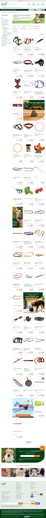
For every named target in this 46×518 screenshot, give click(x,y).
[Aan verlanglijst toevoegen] (14, 37)
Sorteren (41, 34)
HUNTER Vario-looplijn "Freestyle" (27, 220)
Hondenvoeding (4, 7)
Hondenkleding (4, 41)
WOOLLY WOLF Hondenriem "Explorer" (16, 390)
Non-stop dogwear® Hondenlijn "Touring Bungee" (27, 349)
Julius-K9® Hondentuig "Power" (38, 71)
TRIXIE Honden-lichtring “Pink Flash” (39, 135)
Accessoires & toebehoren (7, 34)
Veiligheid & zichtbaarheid (7, 32)
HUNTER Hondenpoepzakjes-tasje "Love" (39, 199)
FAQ (31, 486)
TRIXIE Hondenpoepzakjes (28, 198)
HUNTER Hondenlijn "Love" (17, 305)
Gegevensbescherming (22, 459)
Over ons (29, 7)
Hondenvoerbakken (5, 21)
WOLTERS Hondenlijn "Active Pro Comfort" (16, 263)
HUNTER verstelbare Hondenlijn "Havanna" (27, 263)
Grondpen (36, 177)
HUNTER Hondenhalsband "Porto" (39, 390)
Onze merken (4, 45)
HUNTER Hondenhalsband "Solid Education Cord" (28, 71)
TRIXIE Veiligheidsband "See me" (17, 156)
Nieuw (3, 18)
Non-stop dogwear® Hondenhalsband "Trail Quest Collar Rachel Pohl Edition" (28, 243)
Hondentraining (4, 37)
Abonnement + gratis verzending (5, 496)
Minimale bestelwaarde (19, 487)
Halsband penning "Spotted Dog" (28, 390)
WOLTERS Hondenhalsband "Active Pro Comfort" (28, 135)
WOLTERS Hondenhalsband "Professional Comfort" (27, 369)
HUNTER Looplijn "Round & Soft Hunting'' (28, 92)
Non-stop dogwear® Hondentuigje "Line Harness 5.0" (17, 135)
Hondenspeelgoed (5, 38)
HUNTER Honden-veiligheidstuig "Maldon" (28, 49)
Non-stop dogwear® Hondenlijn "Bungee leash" (39, 242)
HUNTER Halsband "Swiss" (17, 431)
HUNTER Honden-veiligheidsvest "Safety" (38, 412)
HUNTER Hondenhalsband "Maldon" (39, 327)
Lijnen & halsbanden (5, 24)
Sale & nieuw (25, 7)
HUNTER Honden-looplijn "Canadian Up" (39, 220)
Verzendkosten (18, 486)
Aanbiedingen (5, 35)
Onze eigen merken (33, 487)
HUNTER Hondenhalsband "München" (17, 369)
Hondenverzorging (5, 22)
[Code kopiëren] (34, 10)
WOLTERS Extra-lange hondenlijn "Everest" (16, 285)
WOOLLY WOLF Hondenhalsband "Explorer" (17, 114)
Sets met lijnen (5, 31)
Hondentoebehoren (10, 7)
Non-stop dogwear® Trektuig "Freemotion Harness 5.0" (17, 199)
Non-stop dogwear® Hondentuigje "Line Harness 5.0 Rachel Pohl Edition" (39, 92)
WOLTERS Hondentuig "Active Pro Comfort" (38, 156)
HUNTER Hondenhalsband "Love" (39, 285)
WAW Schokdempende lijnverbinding (38, 49)
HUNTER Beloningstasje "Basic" (28, 156)
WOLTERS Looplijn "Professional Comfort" (27, 178)
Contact (43, 7)
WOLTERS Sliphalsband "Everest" (39, 263)
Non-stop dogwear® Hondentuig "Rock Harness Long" (17, 349)
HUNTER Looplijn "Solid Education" (17, 71)
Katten (21, 7)
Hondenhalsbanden (6, 28)
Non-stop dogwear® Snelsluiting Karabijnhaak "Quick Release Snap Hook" (28, 285)
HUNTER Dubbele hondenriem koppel (38, 349)
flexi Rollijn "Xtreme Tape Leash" (39, 369)
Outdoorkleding (17, 7)
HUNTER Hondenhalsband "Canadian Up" (17, 242)
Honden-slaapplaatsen (5, 19)
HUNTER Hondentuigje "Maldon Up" (17, 92)
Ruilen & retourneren (18, 488)
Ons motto (32, 488)
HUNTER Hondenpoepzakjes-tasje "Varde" (28, 327)
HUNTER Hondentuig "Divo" (16, 49)
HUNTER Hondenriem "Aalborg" (16, 178)
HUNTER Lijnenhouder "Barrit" (17, 327)
